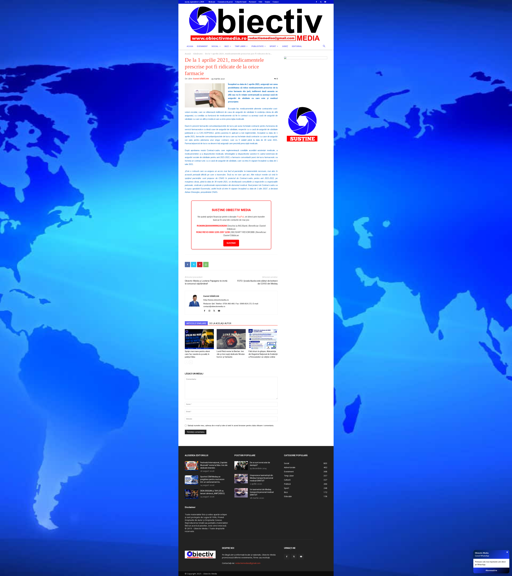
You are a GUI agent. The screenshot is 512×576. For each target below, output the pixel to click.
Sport (273, 46)
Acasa (190, 46)
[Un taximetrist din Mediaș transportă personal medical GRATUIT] (241, 492)
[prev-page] (186, 362)
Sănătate (198, 53)
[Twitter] (321, 2)
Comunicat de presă (225, 2)
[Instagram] (210, 311)
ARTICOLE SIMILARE (196, 323)
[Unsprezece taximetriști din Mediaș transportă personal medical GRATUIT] (241, 478)
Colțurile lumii (240, 2)
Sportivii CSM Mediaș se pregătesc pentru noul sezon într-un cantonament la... (212, 479)
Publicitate (257, 46)
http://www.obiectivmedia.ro (216, 300)
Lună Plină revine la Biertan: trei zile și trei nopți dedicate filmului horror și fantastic (231, 354)
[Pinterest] (199, 264)
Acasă (188, 53)
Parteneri (252, 2)
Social (215, 46)
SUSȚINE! (231, 243)
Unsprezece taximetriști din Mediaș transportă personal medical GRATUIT (261, 478)
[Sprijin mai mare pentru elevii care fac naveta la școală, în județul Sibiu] (199, 339)
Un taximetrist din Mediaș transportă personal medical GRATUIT (262, 492)
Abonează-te (491, 570)
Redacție (212, 2)
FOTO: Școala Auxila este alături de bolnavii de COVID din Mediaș (257, 282)
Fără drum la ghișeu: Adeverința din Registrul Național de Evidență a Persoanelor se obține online (263, 354)
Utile (260, 2)
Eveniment (202, 46)
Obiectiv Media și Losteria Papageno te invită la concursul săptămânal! (206, 282)
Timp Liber (240, 46)
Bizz (227, 46)
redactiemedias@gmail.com (247, 563)
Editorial (297, 46)
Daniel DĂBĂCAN (201, 78)
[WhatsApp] (206, 264)
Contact (276, 2)
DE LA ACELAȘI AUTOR (220, 323)
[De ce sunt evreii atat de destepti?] (241, 465)
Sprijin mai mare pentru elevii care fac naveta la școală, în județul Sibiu (197, 354)
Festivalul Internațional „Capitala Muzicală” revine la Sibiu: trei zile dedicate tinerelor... (213, 465)
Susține (267, 2)
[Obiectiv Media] (256, 23)
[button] (324, 46)
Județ (285, 46)
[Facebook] (316, 2)
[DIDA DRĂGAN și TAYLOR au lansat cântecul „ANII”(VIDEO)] (191, 494)
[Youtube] (325, 2)
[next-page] (190, 362)
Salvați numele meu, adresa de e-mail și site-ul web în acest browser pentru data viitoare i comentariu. (231, 425)
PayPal (240, 217)
